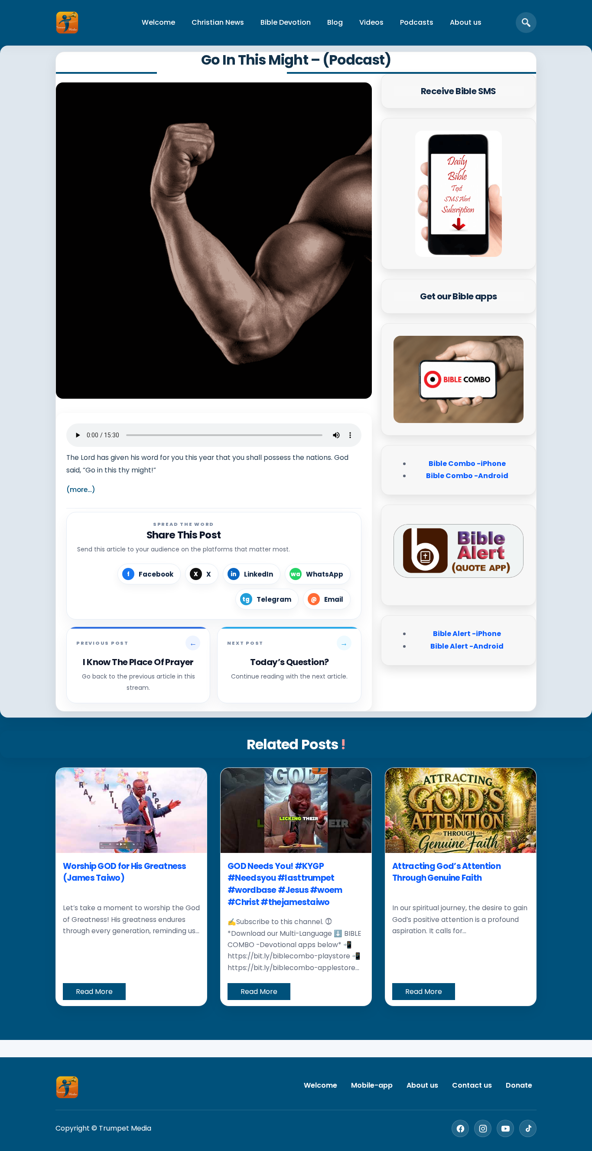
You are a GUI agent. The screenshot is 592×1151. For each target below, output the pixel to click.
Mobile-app (372, 1085)
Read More (94, 992)
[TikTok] (528, 1128)
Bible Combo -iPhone (467, 464)
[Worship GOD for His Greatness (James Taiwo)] (131, 810)
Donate (519, 1085)
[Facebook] (460, 1128)
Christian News (218, 22)
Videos (371, 22)
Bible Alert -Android (467, 646)
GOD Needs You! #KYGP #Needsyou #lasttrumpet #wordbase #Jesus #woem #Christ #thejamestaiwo (285, 884)
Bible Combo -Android (467, 476)
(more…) (80, 489)
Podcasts (416, 22)
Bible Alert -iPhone (467, 634)
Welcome (158, 22)
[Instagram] (482, 1128)
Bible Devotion (285, 22)
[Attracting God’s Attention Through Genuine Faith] (460, 810)
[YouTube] (505, 1128)
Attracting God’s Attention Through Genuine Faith (446, 872)
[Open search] (526, 22)
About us (465, 22)
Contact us (472, 1085)
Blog (335, 22)
